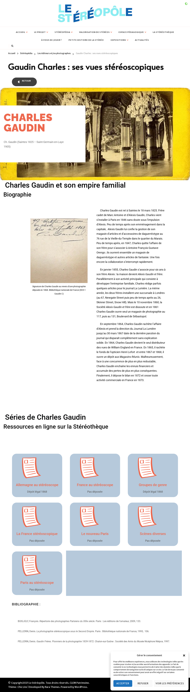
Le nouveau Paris (95, 534)
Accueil (20, 32)
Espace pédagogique (131, 32)
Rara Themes (52, 686)
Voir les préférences (170, 683)
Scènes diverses (153, 534)
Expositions (118, 40)
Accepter (122, 683)
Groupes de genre (153, 485)
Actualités (142, 40)
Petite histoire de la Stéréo (86, 40)
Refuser (143, 683)
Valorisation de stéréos (94, 32)
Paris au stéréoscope (37, 583)
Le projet (40, 32)
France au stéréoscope (95, 485)
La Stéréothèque (163, 32)
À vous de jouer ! (51, 40)
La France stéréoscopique (37, 534)
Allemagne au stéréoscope (37, 485)
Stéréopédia (62, 32)
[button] (184, 655)
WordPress (81, 686)
